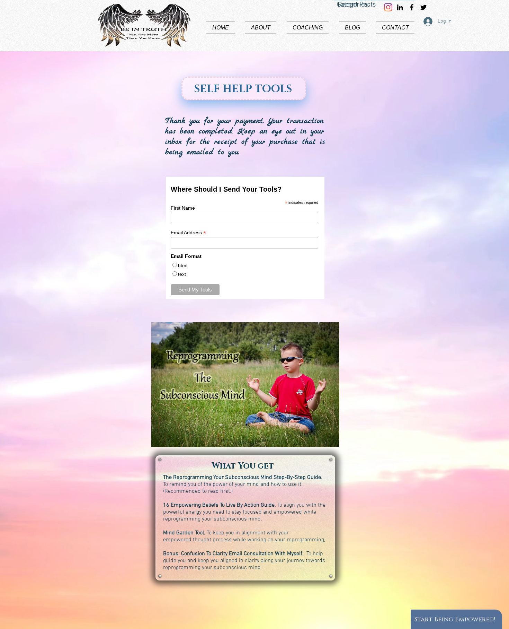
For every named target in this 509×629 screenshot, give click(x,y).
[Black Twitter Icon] (423, 7)
